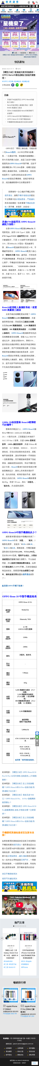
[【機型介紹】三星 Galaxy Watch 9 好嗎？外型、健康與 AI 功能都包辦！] (11, 936)
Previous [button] (4, 32)
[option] (19, 32)
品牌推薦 (20, 1048)
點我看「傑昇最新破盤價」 (25, 760)
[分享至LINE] (17, 84)
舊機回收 (31, 12)
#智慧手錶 (12, 964)
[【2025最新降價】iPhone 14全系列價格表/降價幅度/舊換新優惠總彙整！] (28, 936)
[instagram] (30, 6)
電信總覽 (9, 1051)
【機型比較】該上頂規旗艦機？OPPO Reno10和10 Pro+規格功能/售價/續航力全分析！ (18, 787)
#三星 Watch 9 (9, 967)
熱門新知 (9, 1055)
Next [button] (35, 32)
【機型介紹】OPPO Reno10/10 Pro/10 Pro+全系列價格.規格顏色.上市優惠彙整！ (19, 776)
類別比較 (32, 1051)
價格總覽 (3, 12)
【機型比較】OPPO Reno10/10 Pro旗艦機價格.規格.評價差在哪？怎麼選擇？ (19, 810)
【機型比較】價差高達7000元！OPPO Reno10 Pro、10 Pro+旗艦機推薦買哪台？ (18, 798)
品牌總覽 (9, 1048)
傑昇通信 (8, 195)
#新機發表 (17, 81)
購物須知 (20, 1055)
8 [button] (25, 926)
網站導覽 (32, 1055)
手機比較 (24, 12)
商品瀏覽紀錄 (37, 741)
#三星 (6, 964)
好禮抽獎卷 (20, 199)
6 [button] (22, 49)
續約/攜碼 (23, 856)
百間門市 (24, 860)
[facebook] (37, 6)
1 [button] (14, 49)
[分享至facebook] (12, 84)
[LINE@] (34, 6)
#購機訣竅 (25, 81)
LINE (37, 737)
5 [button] (21, 49)
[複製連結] (21, 84)
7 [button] (24, 49)
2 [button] (16, 49)
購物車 (33, 3)
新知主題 (20, 1051)
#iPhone (24, 967)
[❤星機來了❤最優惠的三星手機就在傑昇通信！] (19, 32)
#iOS (23, 961)
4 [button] (19, 49)
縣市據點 (32, 1048)
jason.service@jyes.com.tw (23, 1044)
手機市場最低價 (24, 195)
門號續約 (31, 199)
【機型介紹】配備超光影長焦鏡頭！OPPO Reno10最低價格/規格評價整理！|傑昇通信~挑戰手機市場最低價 (12, 3)
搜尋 (36, 2)
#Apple (29, 961)
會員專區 (29, 2)
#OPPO (5, 81)
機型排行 (10, 12)
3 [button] (17, 49)
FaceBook (37, 733)
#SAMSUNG (8, 961)
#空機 (10, 81)
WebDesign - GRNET (19, 1063)
